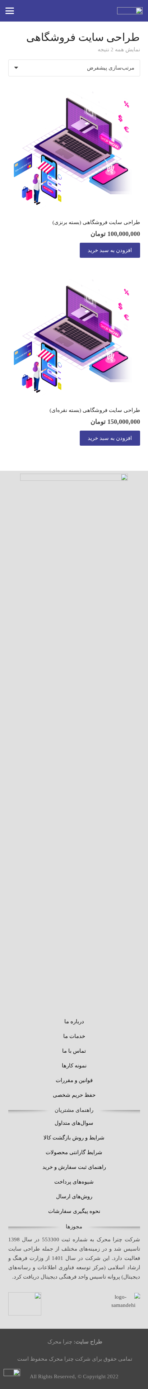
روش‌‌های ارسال (74, 1196)
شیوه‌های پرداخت (74, 1182)
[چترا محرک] (130, 10)
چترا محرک (59, 1342)
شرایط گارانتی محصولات (74, 1152)
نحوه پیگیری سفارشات (74, 1211)
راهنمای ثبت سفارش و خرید (74, 1167)
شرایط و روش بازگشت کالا (74, 1138)
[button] (9, 10)
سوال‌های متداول (74, 1123)
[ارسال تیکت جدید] (12, 1377)
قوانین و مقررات (74, 1080)
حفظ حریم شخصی (74, 1095)
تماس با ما (74, 1051)
